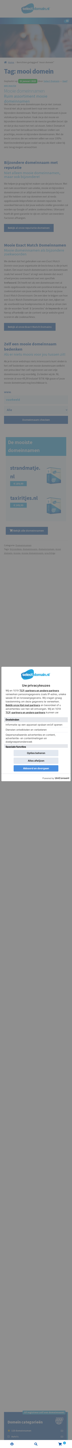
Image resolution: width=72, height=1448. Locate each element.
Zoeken (36, 1444)
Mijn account (12, 1444)
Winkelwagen (56, 1442)
